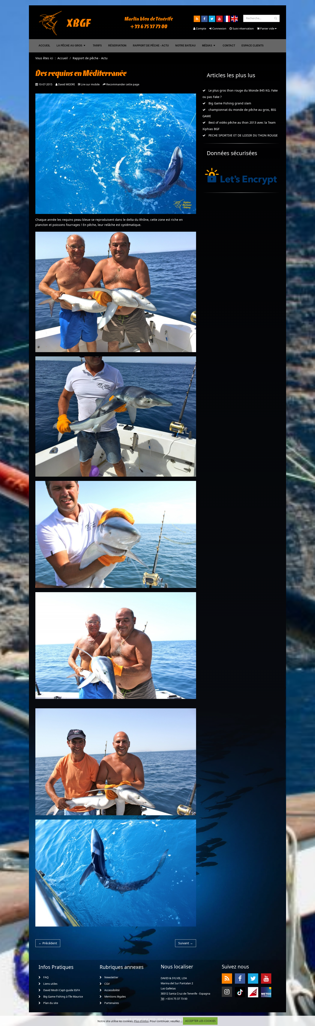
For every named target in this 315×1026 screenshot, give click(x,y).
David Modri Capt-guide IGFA (61, 990)
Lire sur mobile (90, 84)
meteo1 (253, 992)
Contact (229, 45)
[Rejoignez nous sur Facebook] (204, 19)
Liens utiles (50, 984)
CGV (107, 984)
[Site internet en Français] (227, 19)
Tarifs (97, 45)
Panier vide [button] (267, 28)
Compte (200, 28)
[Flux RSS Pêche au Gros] (197, 19)
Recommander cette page (122, 84)
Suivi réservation (243, 28)
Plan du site (50, 1003)
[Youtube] (219, 19)
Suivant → (185, 943)
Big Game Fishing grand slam (229, 103)
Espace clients (253, 45)
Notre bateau (185, 45)
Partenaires (111, 1003)
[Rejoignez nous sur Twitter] (212, 19)
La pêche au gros (71, 46)
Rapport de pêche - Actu (151, 45)
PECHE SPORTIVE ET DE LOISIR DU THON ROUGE (243, 135)
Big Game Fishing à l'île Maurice (63, 996)
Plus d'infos (141, 1021)
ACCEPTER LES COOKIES (200, 1021)
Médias (209, 46)
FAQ (46, 977)
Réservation (117, 45)
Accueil (44, 45)
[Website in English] (234, 19)
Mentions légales (115, 996)
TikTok (240, 992)
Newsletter (111, 977)
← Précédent (48, 943)
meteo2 (266, 992)
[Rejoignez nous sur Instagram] (227, 992)
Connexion (219, 28)
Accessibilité (112, 990)
